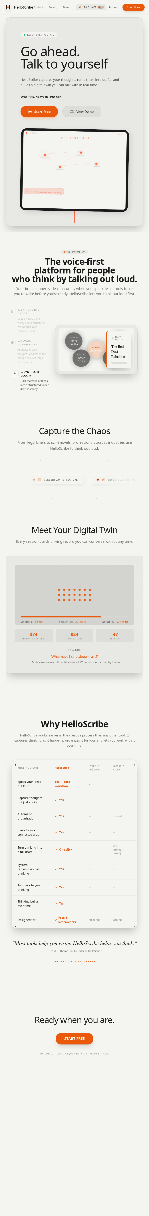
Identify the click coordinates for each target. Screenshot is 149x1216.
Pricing (53, 7)
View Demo (85, 111)
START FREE (74, 1038)
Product (38, 7)
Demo (66, 7)
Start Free (133, 7)
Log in (113, 7)
